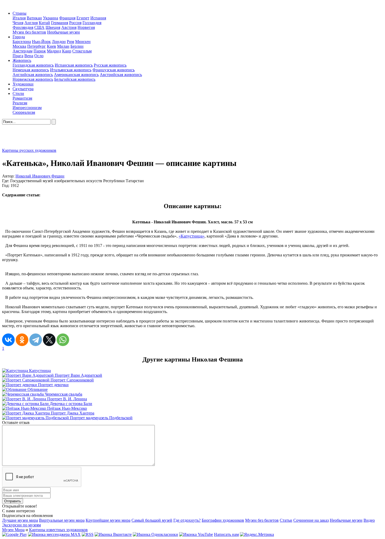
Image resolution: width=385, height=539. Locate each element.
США (39, 27)
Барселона (22, 41)
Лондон (59, 41)
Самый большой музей (151, 520)
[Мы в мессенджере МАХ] (54, 534)
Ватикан (34, 18)
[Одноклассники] (22, 339)
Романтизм (22, 98)
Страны (19, 13)
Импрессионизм (27, 107)
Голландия (91, 22)
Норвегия (86, 27)
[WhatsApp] (63, 339)
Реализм (20, 103)
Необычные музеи (63, 32)
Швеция (53, 27)
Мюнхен (83, 41)
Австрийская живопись (121, 74)
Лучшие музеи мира (20, 520)
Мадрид (54, 51)
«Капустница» (192, 236)
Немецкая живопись (31, 70)
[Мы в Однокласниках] (155, 534)
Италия (19, 18)
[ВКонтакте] (8, 339)
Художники (23, 84)
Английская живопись (33, 74)
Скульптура (23, 89)
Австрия (68, 27)
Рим (70, 41)
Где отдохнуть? (187, 520)
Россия (75, 22)
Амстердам (22, 51)
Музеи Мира (13, 529)
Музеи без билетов (29, 32)
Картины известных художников (58, 529)
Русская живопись (110, 65)
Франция (67, 18)
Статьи (286, 520)
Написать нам (226, 534)
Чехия (18, 22)
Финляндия (23, 27)
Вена (28, 55)
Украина (50, 18)
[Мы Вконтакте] (113, 534)
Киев (51, 46)
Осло (38, 55)
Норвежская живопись (33, 79)
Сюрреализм (24, 112)
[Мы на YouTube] (196, 534)
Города (19, 37)
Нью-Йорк (41, 41)
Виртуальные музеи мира (62, 520)
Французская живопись (113, 70)
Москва (19, 46)
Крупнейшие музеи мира (108, 520)
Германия (59, 22)
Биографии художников (223, 520)
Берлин (77, 46)
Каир (66, 51)
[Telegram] (35, 339)
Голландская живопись (33, 65)
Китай (44, 22)
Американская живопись (76, 74)
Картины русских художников (29, 150)
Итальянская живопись (70, 70)
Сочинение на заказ (311, 520)
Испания (98, 18)
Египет (82, 18)
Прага (18, 55)
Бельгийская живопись (74, 79)
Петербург (36, 46)
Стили (18, 93)
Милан (63, 46)
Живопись (22, 60)
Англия (31, 22)
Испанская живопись (74, 65)
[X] (49, 339)
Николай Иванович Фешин (39, 176)
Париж (40, 51)
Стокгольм (82, 51)
